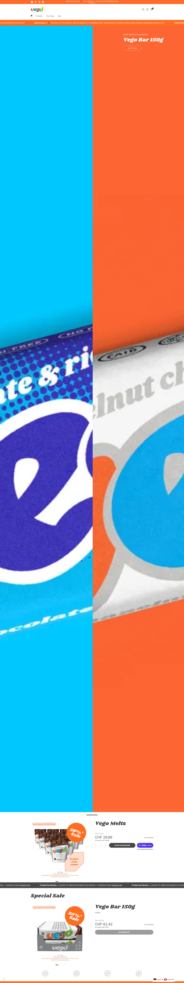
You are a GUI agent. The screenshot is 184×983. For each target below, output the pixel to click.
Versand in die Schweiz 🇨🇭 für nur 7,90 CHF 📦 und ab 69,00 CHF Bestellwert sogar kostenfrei (92, 1)
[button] (143, 9)
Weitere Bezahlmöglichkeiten (145, 849)
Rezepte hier (52, 885)
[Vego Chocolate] (37, 9)
